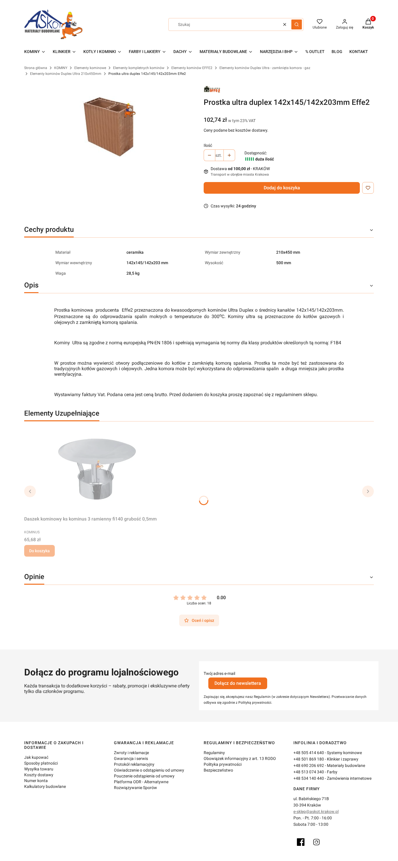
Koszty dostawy (38, 774)
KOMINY (60, 68)
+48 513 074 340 (308, 772)
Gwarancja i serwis (131, 758)
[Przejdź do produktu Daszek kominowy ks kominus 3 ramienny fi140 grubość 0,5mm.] (97, 470)
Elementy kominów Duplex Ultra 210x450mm (65, 74)
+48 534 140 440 (308, 778)
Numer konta (36, 780)
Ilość (208, 145)
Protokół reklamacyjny (134, 764)
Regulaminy (214, 752)
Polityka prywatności (223, 764)
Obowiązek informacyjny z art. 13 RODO (240, 758)
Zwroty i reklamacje (131, 752)
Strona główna (35, 68)
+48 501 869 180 (308, 759)
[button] (296, 24)
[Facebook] (300, 842)
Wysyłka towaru (38, 769)
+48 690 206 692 (308, 765)
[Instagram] (316, 842)
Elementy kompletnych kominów (138, 68)
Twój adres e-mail (219, 673)
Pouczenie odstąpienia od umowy (144, 776)
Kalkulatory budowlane (45, 786)
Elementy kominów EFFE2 (191, 68)
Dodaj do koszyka (282, 187)
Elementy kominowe (90, 68)
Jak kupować (36, 757)
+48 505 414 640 (308, 752)
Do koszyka (39, 550)
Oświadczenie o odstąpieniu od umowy (149, 770)
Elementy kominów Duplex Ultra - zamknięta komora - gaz (264, 68)
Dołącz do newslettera (237, 683)
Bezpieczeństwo (218, 770)
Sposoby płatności (41, 763)
